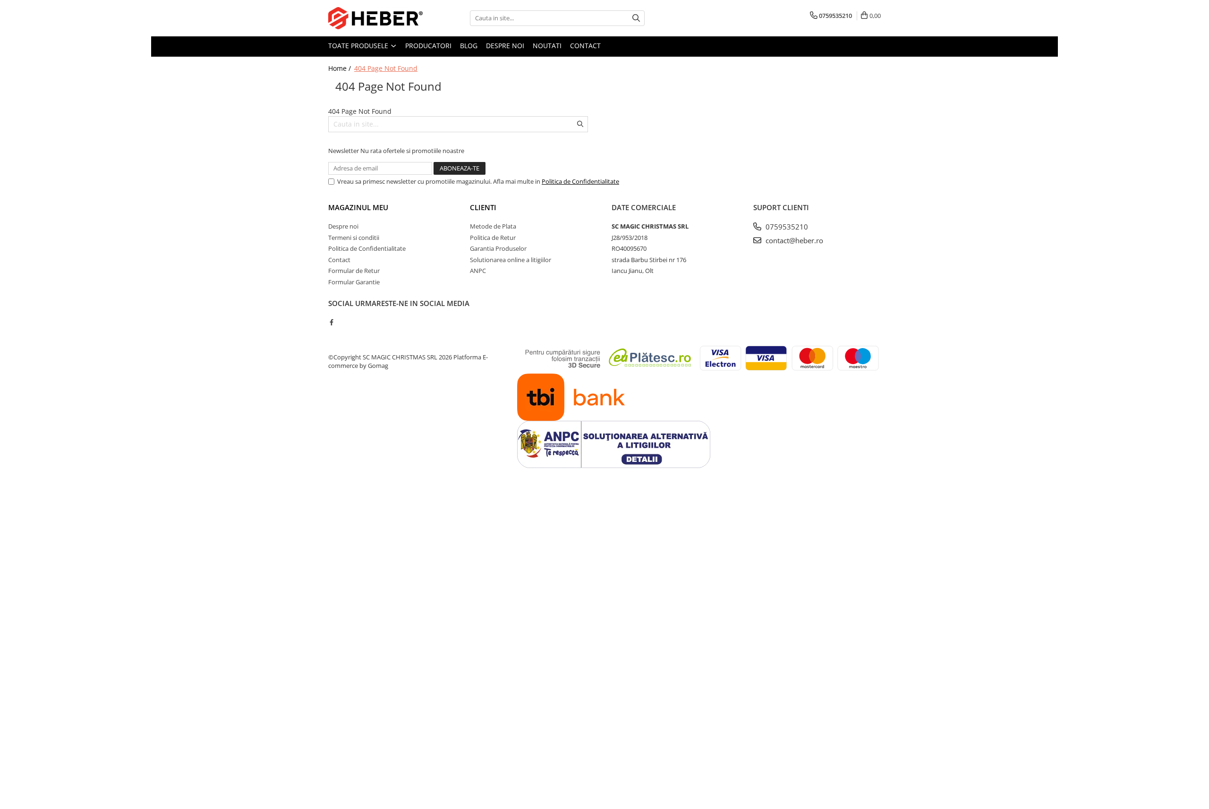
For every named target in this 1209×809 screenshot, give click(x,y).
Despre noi (505, 45)
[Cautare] (636, 18)
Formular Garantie (354, 282)
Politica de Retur (493, 237)
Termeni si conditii (353, 237)
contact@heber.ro (793, 240)
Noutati (547, 45)
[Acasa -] (375, 18)
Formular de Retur (354, 270)
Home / (340, 68)
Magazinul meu (358, 207)
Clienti (483, 207)
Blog (468, 45)
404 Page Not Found (385, 68)
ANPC (478, 270)
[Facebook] (331, 322)
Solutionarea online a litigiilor (510, 259)
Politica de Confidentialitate (580, 181)
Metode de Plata (493, 226)
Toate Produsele (359, 45)
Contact (585, 45)
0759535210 (786, 226)
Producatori (428, 45)
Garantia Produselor (498, 248)
